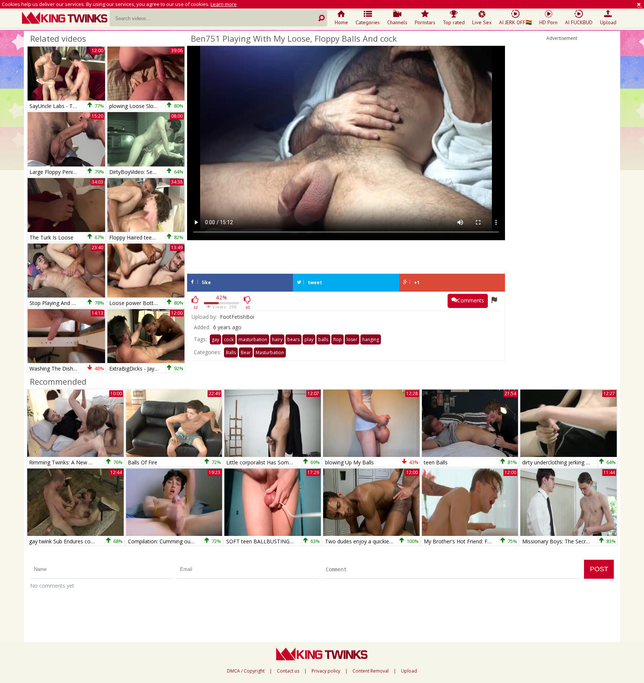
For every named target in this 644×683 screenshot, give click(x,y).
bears (293, 339)
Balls (231, 352)
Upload (608, 22)
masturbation (253, 339)
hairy (277, 339)
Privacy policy (326, 671)
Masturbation (270, 352)
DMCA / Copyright (246, 671)
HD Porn (548, 22)
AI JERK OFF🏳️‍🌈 (515, 22)
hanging (370, 339)
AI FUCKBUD (579, 22)
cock (229, 339)
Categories (368, 22)
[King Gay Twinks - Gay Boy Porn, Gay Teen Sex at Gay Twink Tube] (66, 18)
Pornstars (425, 22)
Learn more (224, 4)
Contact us (288, 671)
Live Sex (482, 22)
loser (352, 339)
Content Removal (371, 671)
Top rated (454, 22)
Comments (470, 300)
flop (337, 339)
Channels (397, 22)
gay (215, 339)
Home (341, 22)
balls (323, 339)
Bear (246, 352)
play (308, 339)
